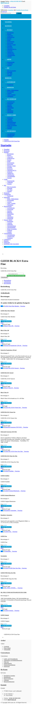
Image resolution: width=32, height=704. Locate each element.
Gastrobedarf (10, 82)
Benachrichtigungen (9, 681)
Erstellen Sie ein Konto (10, 7)
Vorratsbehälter (11, 55)
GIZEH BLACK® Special (7, 372)
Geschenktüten (11, 134)
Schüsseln (9, 50)
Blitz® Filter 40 (4, 392)
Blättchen (9, 106)
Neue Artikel (7, 648)
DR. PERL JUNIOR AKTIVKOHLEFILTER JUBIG (14, 592)
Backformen (10, 32)
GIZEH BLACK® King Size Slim (9, 456)
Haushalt (9, 30)
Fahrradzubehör (11, 124)
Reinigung (10, 47)
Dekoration (9, 87)
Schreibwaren (10, 135)
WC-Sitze (9, 73)
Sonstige (9, 56)
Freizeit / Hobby (10, 115)
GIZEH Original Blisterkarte (8, 495)
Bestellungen (7, 677)
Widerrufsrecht (8, 663)
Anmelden (6, 5)
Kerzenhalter (10, 91)
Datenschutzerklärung (9, 665)
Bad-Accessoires (11, 70)
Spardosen (10, 137)
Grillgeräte (10, 63)
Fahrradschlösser (11, 122)
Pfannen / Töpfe (11, 44)
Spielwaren (7, 242)
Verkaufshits (7, 649)
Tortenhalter (4, 556)
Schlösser (9, 127)
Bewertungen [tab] (7, 283)
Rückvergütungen (8, 678)
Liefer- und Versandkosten (11, 659)
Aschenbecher (11, 101)
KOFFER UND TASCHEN (11, 244)
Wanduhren (10, 96)
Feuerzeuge (10, 103)
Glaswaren (10, 35)
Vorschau (22, 306)
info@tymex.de (5, 3)
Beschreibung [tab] (7, 280)
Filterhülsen (10, 110)
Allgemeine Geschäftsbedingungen (13, 660)
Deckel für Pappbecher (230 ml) (9, 350)
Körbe (9, 40)
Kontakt (3, 1)
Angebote (6, 646)
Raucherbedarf (10, 99)
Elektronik (10, 121)
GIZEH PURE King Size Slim (8, 572)
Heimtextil (8, 78)
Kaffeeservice (10, 37)
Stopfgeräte (10, 112)
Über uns (6, 662)
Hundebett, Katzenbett (6, 515)
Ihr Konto (4, 669)
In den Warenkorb (6, 321)
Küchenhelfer (10, 41)
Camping (9, 119)
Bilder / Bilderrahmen (12, 90)
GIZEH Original (5, 615)
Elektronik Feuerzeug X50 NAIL (9, 431)
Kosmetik (9, 72)
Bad (7, 68)
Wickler (9, 109)
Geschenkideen (10, 131)
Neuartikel (8, 22)
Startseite (6, 145)
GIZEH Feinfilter (5, 475)
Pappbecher (10, 84)
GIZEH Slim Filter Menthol (8, 310)
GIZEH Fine (4, 536)
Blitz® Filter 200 (5, 330)
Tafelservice (10, 52)
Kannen (9, 38)
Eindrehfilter (10, 107)
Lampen (9, 93)
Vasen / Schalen (11, 94)
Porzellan (9, 46)
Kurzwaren (10, 43)
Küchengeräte (10, 62)
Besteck (9, 34)
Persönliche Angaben (9, 675)
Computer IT (7, 239)
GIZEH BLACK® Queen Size (8, 412)
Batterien (6, 241)
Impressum (7, 666)
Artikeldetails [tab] (7, 282)
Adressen (6, 680)
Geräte (8, 59)
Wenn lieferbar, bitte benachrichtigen (16, 275)
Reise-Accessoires (12, 125)
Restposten (8, 26)
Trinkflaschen (10, 53)
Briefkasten (10, 118)
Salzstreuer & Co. (11, 49)
